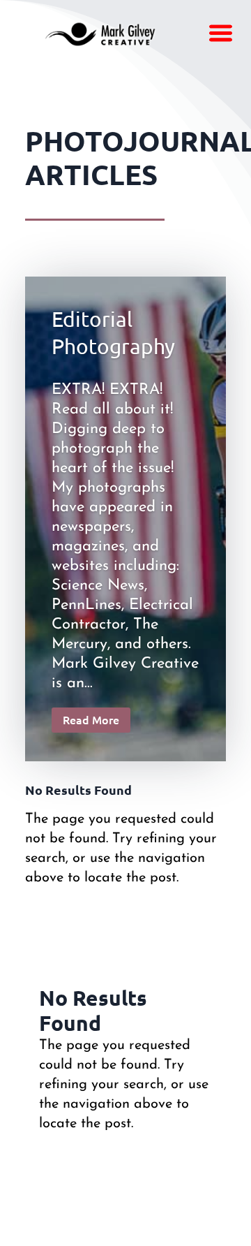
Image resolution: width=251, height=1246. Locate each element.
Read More (91, 719)
